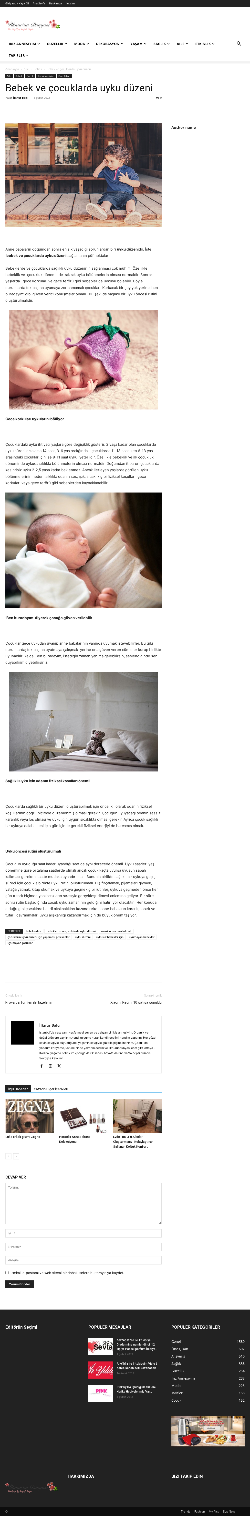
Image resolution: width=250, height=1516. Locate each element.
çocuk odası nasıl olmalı (116, 931)
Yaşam (136, 43)
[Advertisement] (210, 172)
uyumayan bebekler (142, 937)
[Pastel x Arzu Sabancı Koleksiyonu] (83, 1116)
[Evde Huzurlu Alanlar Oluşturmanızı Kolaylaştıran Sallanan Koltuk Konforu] (137, 1116)
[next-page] (16, 1156)
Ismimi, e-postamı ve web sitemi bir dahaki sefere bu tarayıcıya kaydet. (67, 1273)
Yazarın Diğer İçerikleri (51, 1089)
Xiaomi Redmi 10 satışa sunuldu (136, 1002)
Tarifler (17, 55)
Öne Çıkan (64, 76)
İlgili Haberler (18, 1089)
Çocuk (30, 76)
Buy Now (229, 1511)
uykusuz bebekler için (110, 937)
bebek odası (33, 931)
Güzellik (55, 43)
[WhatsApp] (44, 109)
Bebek (37, 69)
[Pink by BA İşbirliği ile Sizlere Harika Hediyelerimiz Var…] (100, 1393)
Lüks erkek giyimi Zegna (22, 1137)
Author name (183, 127)
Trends (185, 1511)
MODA (79, 43)
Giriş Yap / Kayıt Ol (17, 3)
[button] (239, 44)
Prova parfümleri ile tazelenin (28, 1002)
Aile (180, 43)
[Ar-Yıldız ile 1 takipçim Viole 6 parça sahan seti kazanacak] (100, 1370)
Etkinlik (203, 43)
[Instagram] (52, 1066)
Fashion (199, 1511)
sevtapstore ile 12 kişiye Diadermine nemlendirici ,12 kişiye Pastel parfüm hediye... (137, 1344)
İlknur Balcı (20, 97)
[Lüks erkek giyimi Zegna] (29, 1116)
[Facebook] (10, 109)
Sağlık (160, 43)
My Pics (214, 1511)
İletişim (70, 3)
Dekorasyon (107, 43)
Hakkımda (55, 3)
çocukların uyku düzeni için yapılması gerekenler (39, 937)
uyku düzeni (83, 937)
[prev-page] (8, 1156)
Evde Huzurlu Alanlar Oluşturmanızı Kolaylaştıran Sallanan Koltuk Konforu (133, 1141)
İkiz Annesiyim (22, 43)
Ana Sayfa (39, 3)
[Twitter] (21, 109)
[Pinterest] (33, 109)
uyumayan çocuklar (20, 943)
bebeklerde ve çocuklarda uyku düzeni (71, 931)
